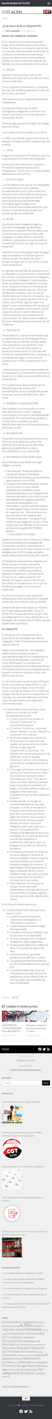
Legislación (41, 1355)
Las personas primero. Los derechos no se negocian (23, 1166)
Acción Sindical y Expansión (19, 1322)
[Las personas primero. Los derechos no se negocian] (12, 1179)
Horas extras (9, 1355)
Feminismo (15, 1351)
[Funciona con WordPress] (19, 1405)
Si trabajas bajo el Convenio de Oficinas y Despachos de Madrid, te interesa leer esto (24, 1233)
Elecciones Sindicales (15, 1348)
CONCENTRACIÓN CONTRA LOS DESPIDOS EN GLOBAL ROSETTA (12, 1028)
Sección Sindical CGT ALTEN (16, 3)
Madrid (5, 1358)
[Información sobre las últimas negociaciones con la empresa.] (12, 1213)
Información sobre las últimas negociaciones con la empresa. (23, 1199)
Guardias (39, 1352)
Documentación (38, 1344)
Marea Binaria (16, 1358)
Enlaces (34, 1348)
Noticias (25, 1362)
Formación (30, 1351)
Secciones (14, 1369)
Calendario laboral (13, 1329)
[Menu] (48, 3)
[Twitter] (44, 1049)
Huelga (19, 1355)
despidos (15, 997)
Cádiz (18, 1345)
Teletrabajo (40, 1373)
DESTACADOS (7, 1093)
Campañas (33, 1329)
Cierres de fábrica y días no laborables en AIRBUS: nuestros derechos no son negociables (22, 1134)
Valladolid (5, 1377)
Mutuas (16, 1363)
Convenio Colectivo (21, 1337)
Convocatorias (11, 1341)
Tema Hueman (38, 1405)
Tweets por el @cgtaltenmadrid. (15, 1386)
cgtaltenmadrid (13, 31)
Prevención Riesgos (14, 1366)
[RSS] (48, 1049)
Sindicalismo (25, 1373)
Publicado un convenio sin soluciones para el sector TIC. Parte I (36, 1028)
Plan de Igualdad (39, 1362)
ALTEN (4, 18)
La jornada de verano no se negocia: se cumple (21, 1102)
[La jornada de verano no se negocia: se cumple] (12, 1114)
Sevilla (35, 1370)
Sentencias (26, 1369)
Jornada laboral (28, 1355)
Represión (34, 1366)
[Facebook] (39, 1049)
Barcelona (37, 1326)
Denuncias (25, 1344)
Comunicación (15, 1333)
